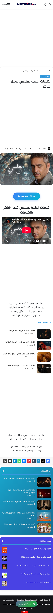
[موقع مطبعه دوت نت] (26, 4)
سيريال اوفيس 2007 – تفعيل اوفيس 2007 (36, 574)
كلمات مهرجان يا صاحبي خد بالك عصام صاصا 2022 (33, 565)
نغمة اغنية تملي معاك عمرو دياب (38, 582)
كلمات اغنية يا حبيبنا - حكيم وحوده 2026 (36, 557)
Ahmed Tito (43, 149)
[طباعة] (5, 461)
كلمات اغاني (36, 71)
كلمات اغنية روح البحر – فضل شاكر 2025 (20, 342)
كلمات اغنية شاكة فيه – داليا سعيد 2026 (19, 478)
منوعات (30, 608)
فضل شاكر (27, 71)
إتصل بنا (23, 608)
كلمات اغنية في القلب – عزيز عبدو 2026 (19, 524)
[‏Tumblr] (34, 461)
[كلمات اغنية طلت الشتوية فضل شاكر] (44, 368)
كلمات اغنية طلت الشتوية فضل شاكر (21, 365)
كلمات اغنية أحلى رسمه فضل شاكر (21, 331)
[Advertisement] (26, 37)
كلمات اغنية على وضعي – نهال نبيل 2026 (19, 501)
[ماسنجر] (24, 461)
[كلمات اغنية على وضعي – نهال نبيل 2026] (44, 505)
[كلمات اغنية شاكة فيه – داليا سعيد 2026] (44, 482)
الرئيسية (46, 71)
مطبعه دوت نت (9, 600)
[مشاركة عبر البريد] (10, 461)
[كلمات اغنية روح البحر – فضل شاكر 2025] (44, 345)
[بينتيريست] (29, 461)
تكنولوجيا (7, 604)
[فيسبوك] (48, 461)
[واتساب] (19, 461)
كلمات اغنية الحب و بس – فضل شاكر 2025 (19, 354)
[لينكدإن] (38, 461)
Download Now (26, 196)
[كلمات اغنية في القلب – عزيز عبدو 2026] (44, 528)
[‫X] (43, 461)
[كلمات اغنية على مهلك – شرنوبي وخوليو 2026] (44, 516)
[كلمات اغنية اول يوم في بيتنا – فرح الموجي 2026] (44, 493)
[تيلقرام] (15, 461)
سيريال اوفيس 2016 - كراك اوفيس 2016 (37, 549)
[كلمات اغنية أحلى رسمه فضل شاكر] (44, 334)
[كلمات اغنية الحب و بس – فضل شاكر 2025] (44, 357)
